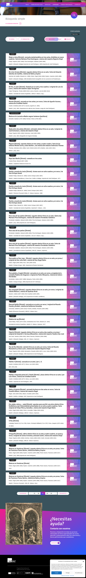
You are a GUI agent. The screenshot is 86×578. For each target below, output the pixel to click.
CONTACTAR (54, 543)
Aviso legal (72, 575)
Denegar (68, 572)
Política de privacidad (65, 575)
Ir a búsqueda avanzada (12, 23)
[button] (83, 561)
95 (34, 493)
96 (38, 493)
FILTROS (12, 39)
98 (47, 493)
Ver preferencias (78, 572)
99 (51, 493)
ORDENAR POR (25, 39)
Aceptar (56, 572)
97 (43, 493)
